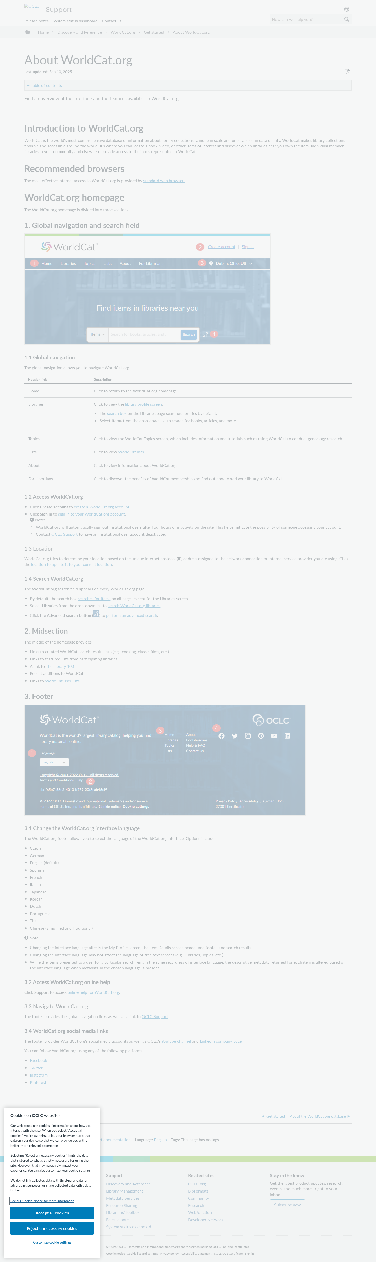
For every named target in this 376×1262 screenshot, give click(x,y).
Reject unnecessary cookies (52, 1228)
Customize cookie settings (52, 1242)
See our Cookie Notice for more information (42, 1200)
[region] (52, 1183)
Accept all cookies (52, 1213)
